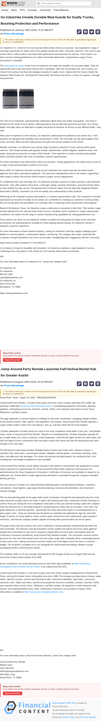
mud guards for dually (14, 66)
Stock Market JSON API (63, 703)
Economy (32, 10)
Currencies (45, 10)
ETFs (22, 10)
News (14, 10)
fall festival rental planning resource (36, 406)
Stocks (4, 10)
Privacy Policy (68, 717)
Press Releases (61, 10)
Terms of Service (88, 717)
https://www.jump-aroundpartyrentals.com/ (43, 592)
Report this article (12, 360)
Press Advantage (14, 33)
